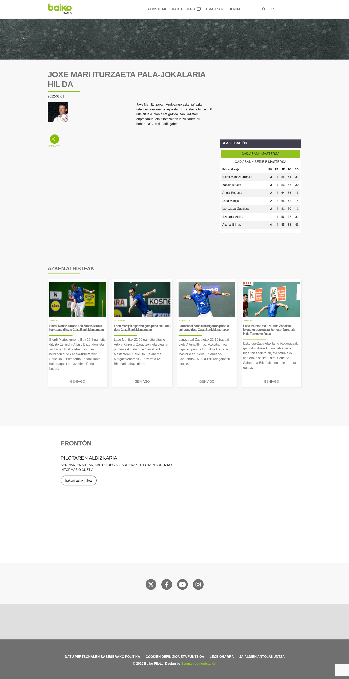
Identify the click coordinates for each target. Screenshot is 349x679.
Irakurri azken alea (78, 480)
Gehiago (77, 381)
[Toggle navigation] (291, 10)
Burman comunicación (198, 663)
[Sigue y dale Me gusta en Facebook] (167, 585)
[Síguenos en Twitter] (151, 585)
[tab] (260, 154)
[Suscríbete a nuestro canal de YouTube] (182, 585)
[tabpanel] (260, 197)
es (273, 9)
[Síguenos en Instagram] (198, 585)
